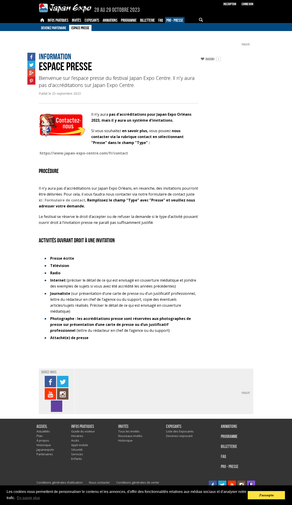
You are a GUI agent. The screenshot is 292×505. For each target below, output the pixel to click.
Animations (229, 426)
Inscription (229, 4)
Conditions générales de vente (137, 482)
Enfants (76, 459)
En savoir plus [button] (28, 498)
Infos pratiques (82, 426)
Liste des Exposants (180, 431)
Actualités (43, 431)
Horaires (77, 436)
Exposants (173, 426)
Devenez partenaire (53, 28)
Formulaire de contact (65, 200)
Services (77, 454)
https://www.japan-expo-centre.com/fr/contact (84, 153)
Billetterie (229, 447)
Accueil (41, 426)
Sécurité (77, 449)
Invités (123, 426)
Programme (229, 436)
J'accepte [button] (266, 495)
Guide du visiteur (83, 431)
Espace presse (80, 28)
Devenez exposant (179, 436)
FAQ (223, 457)
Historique (43, 445)
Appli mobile (79, 445)
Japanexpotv (45, 449)
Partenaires (44, 454)
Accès (75, 440)
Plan (39, 436)
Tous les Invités (129, 431)
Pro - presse (229, 467)
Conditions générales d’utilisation (59, 482)
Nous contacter (99, 482)
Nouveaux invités (130, 436)
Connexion (247, 4)
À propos (42, 440)
